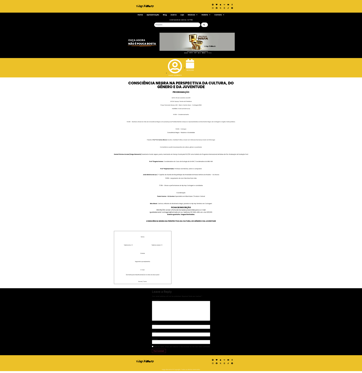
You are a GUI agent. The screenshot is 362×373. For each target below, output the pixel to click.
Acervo (174, 15)
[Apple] (220, 4)
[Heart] (216, 4)
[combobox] (177, 25)
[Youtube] (228, 4)
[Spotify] (212, 4)
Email (154, 331)
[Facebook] (216, 8)
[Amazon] (232, 4)
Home (140, 15)
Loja (182, 15)
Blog (165, 15)
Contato (218, 15)
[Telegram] (232, 8)
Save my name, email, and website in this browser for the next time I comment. (182, 346)
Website (155, 339)
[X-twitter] (220, 8)
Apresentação (153, 15)
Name (154, 324)
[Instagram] (212, 8)
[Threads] (224, 8)
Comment (156, 300)
